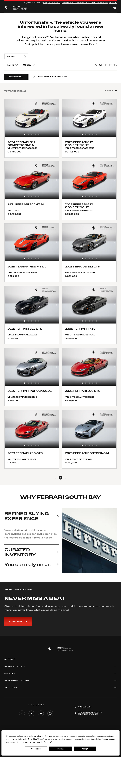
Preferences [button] (46, 742)
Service (9, 659)
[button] (24, 134)
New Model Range (17, 680)
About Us (11, 687)
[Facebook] (22, 713)
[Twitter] (31, 713)
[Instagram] (50, 713)
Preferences (36, 749)
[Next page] (66, 478)
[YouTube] (41, 713)
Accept (85, 749)
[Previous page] (55, 478)
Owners (10, 673)
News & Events (15, 666)
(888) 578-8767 (51, 3)
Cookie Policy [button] (95, 739)
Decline (60, 749)
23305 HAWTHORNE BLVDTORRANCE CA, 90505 (89, 3)
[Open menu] (115, 8)
